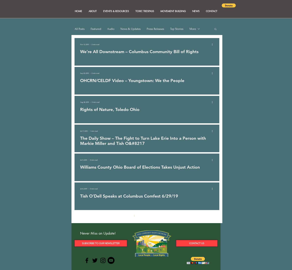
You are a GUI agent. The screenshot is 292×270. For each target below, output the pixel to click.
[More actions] (213, 44)
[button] (229, 5)
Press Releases (155, 29)
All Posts (80, 29)
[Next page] (166, 216)
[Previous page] (127, 216)
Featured (96, 29)
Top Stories (176, 29)
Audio (110, 29)
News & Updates (130, 29)
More (192, 29)
